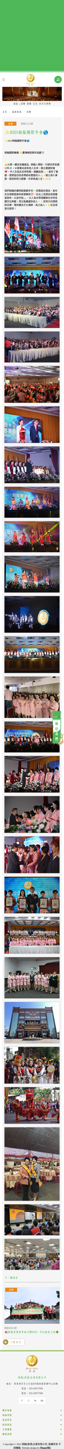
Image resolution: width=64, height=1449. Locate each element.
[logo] (30, 80)
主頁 (4, 112)
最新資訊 (16, 112)
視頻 (29, 103)
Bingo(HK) (45, 1448)
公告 (35, 103)
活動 (23, 103)
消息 (15, 103)
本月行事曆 (45, 103)
